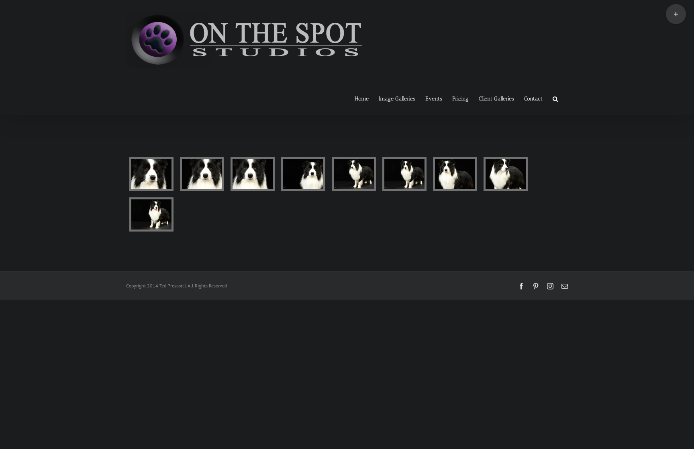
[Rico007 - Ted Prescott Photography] (455, 174)
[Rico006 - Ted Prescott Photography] (404, 174)
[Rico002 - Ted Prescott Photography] (202, 174)
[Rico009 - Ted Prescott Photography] (151, 214)
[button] (555, 98)
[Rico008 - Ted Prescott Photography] (506, 174)
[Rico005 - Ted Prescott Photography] (354, 174)
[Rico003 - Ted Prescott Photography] (253, 174)
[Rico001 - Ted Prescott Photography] (151, 174)
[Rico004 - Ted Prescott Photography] (303, 174)
